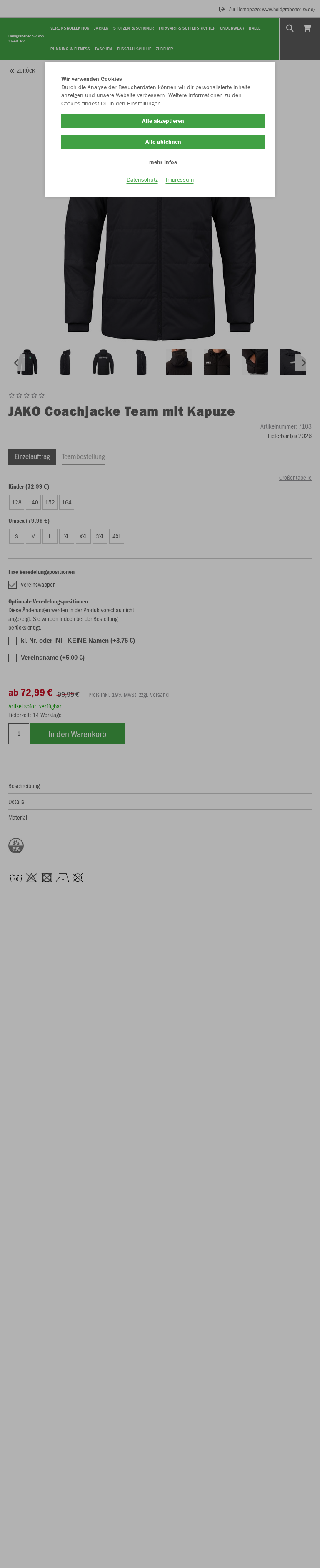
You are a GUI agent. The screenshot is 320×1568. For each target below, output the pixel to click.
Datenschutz (142, 179)
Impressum (180, 179)
